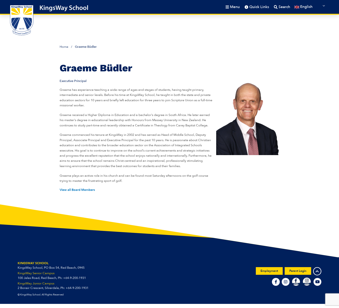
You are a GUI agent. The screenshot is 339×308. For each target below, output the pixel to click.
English (306, 6)
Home (64, 47)
